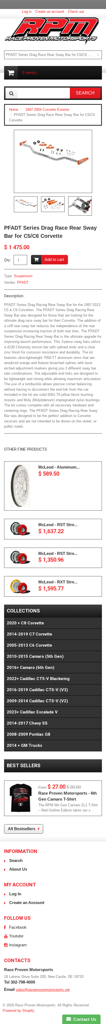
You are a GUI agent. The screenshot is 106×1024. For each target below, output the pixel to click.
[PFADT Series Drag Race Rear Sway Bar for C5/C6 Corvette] (53, 156)
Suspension (23, 276)
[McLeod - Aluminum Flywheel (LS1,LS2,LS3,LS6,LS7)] (20, 486)
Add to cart (54, 259)
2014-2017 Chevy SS (27, 723)
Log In (15, 894)
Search (16, 860)
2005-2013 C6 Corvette (29, 645)
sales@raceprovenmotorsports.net (43, 990)
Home (13, 110)
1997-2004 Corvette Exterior (47, 110)
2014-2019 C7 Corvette (29, 634)
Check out (76, 12)
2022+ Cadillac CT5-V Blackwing (38, 678)
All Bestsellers (21, 828)
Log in (27, 12)
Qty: (7, 260)
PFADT (23, 282)
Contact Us (83, 1019)
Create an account (49, 12)
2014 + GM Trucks (24, 745)
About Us (18, 869)
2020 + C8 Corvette (25, 623)
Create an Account (26, 902)
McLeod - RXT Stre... (57, 582)
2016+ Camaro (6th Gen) (30, 667)
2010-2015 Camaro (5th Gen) (35, 656)
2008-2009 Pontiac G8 (28, 734)
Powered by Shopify (18, 1011)
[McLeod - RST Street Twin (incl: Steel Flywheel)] (20, 558)
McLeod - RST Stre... (57, 524)
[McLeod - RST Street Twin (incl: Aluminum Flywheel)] (20, 529)
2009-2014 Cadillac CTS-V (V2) (37, 701)
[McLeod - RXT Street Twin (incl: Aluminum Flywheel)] (20, 586)
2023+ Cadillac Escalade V (32, 712)
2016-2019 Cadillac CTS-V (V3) (37, 689)
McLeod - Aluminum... (59, 467)
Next (85, 206)
